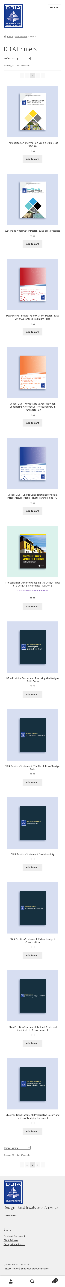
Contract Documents (15, 1236)
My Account (11, 1281)
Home (10, 36)
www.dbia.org (11, 1214)
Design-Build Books (14, 1244)
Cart (50, 1279)
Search (32, 1281)
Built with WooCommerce (35, 1268)
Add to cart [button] (32, 158)
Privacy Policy (11, 1268)
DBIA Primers (21, 36)
